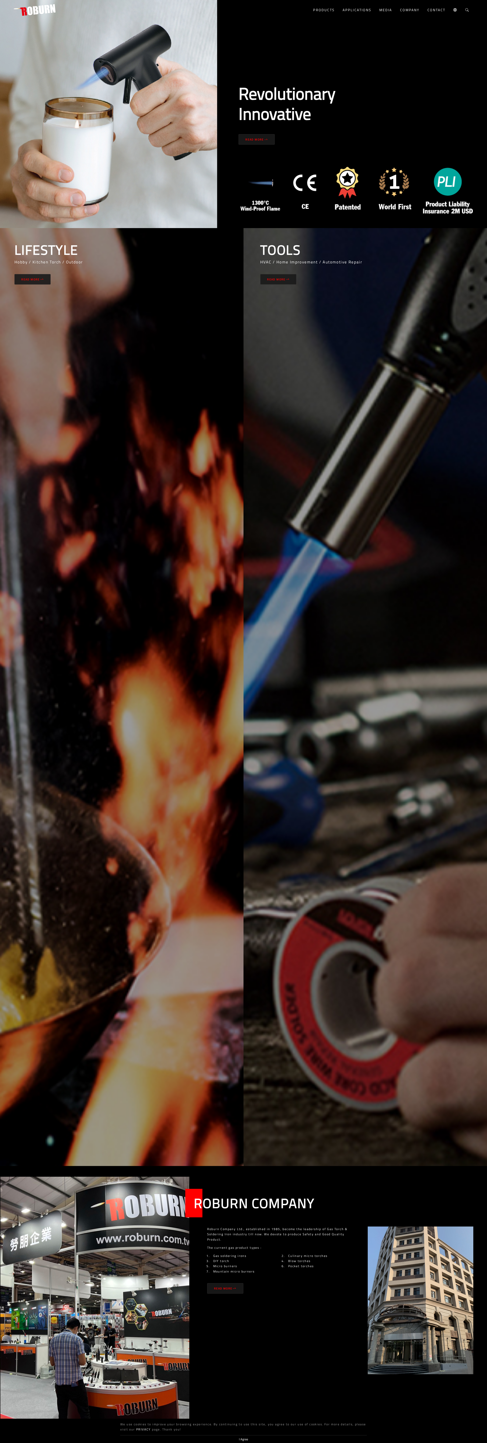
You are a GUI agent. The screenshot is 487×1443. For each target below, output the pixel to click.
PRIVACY (143, 1429)
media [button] (385, 10)
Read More (254, 139)
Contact (436, 10)
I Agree (243, 1439)
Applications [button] (357, 10)
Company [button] (409, 10)
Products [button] (324, 10)
